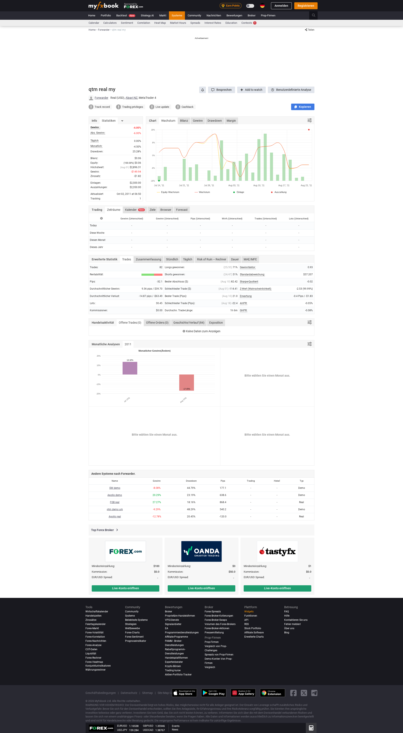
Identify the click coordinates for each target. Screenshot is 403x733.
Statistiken (109, 120)
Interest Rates (212, 22)
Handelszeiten (93, 615)
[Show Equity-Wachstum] (168, 192)
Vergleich (210, 667)
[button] (221, 90)
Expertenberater (174, 661)
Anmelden (281, 5)
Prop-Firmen (268, 15)
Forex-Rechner (93, 657)
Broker (251, 15)
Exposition (216, 322)
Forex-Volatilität (94, 632)
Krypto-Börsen (173, 666)
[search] (316, 15)
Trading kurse (173, 670)
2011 (128, 344)
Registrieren (306, 5)
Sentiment (127, 22)
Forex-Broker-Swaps (216, 619)
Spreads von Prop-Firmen (219, 654)
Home (91, 15)
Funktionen (250, 615)
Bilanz (184, 120)
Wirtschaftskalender (96, 611)
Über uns (289, 628)
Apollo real (115, 516)
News (175, 729)
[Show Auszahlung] (278, 192)
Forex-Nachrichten (95, 640)
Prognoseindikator (135, 640)
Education (231, 22)
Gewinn (198, 120)
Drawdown (215, 120)
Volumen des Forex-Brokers (220, 624)
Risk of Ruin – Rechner (211, 259)
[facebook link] (293, 692)
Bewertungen (234, 15)
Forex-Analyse (93, 645)
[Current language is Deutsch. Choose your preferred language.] (262, 5)
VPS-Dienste (172, 619)
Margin (231, 120)
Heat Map (160, 22)
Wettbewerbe (132, 628)
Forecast (182, 209)
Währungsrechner (95, 669)
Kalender (134, 209)
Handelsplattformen (176, 657)
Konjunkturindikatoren (98, 665)
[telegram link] (314, 692)
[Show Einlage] (238, 192)
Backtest (125, 15)
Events (175, 726)
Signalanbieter (173, 624)
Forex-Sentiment (134, 636)
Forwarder (101, 97)
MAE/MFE (250, 259)
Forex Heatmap (94, 661)
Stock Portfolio (252, 628)
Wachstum (168, 120)
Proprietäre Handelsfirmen (180, 615)
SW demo (114, 487)
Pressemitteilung (214, 632)
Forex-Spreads (213, 611)
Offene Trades (130, 322)
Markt (162, 15)
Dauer (235, 259)
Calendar (94, 22)
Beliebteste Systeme (136, 619)
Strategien (131, 624)
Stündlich (172, 259)
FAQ (286, 611)
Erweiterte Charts (254, 636)
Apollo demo (114, 495)
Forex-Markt (92, 628)
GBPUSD (148, 725)
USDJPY (122, 730)
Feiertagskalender (95, 624)
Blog (286, 632)
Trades (126, 259)
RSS (246, 624)
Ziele (153, 209)
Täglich (187, 259)
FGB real (114, 502)
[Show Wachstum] (202, 192)
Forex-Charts (132, 632)
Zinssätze (90, 619)
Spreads (195, 22)
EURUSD (122, 725)
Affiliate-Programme (176, 636)
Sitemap (147, 692)
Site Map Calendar (169, 692)
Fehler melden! (292, 624)
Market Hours (178, 22)
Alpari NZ (131, 97)
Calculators (110, 22)
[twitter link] (304, 692)
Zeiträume (113, 209)
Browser (165, 209)
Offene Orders (157, 322)
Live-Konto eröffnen (125, 588)
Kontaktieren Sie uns (295, 619)
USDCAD (148, 730)
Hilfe (286, 615)
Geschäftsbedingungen (100, 692)
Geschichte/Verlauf (188, 322)
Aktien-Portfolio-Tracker (178, 674)
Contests (248, 22)
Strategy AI (147, 15)
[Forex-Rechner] (311, 728)
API (246, 619)
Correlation (143, 22)
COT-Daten (91, 649)
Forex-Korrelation (95, 636)
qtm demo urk (115, 509)
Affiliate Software (254, 632)
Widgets (249, 611)
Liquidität (90, 653)
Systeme (177, 15)
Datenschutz (129, 692)
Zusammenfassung (148, 259)
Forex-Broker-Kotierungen (219, 615)
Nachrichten (214, 15)
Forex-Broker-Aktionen (217, 628)
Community (194, 15)
